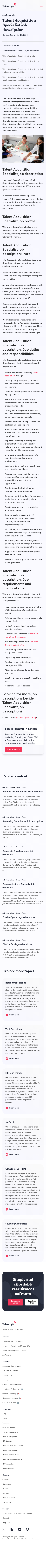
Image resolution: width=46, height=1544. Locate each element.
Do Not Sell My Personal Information (26, 1539)
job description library (26, 717)
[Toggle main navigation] (41, 5)
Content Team (8, 35)
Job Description (9, 15)
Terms (4, 1539)
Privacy (10, 1539)
